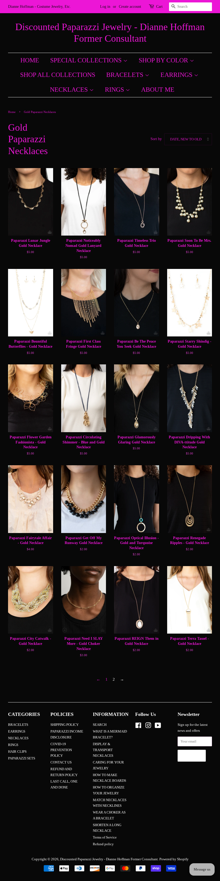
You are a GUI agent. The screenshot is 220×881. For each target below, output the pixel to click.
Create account (130, 7)
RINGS (115, 89)
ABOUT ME (157, 89)
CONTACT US (61, 762)
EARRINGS (177, 74)
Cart (159, 7)
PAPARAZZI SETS (21, 758)
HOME (29, 60)
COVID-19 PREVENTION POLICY (61, 750)
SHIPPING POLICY (64, 725)
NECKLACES (69, 89)
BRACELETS (125, 74)
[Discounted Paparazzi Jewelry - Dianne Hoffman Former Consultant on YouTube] (158, 727)
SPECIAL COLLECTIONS (86, 60)
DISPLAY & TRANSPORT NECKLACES (103, 750)
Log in (105, 7)
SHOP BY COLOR (164, 60)
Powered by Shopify (174, 859)
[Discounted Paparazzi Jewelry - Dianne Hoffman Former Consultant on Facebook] (138, 727)
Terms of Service (105, 837)
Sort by (156, 139)
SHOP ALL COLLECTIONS (57, 74)
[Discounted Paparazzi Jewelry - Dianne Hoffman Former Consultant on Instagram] (148, 727)
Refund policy (103, 844)
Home (12, 111)
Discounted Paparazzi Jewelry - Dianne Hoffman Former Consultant (110, 33)
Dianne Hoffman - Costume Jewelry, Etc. (39, 7)
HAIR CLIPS (17, 752)
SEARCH (100, 725)
